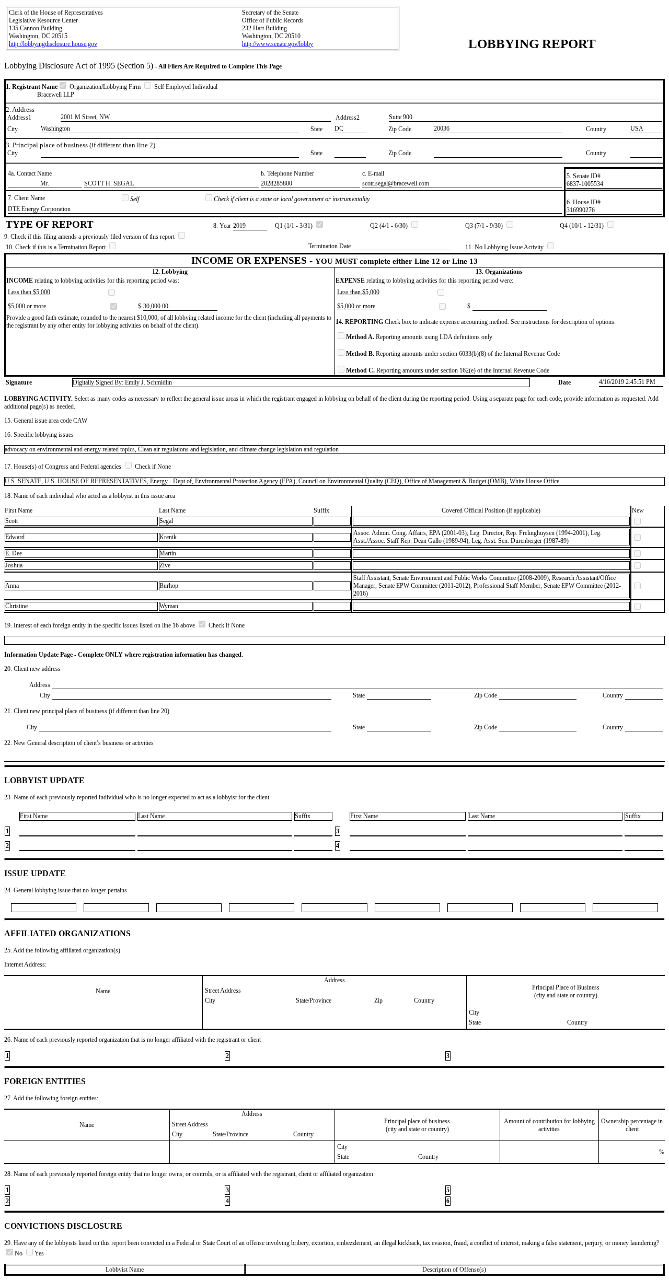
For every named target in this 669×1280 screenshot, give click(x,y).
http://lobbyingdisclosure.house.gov (53, 44)
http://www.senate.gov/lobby (277, 44)
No (19, 1253)
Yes (39, 1253)
